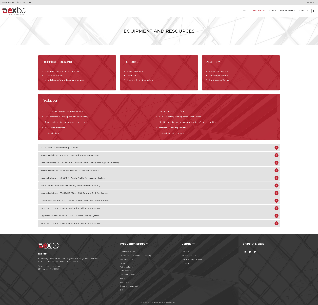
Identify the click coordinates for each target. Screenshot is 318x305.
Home (245, 11)
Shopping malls (126, 259)
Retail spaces (125, 271)
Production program (280, 11)
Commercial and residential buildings (135, 255)
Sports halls (125, 278)
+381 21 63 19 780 (25, 2)
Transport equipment (129, 286)
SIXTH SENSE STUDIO (170, 302)
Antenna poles (126, 282)
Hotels (122, 263)
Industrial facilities (127, 252)
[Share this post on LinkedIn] (245, 251)
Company (257, 11)
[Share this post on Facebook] (250, 251)
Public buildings (126, 267)
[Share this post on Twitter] (255, 251)
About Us (185, 252)
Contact (303, 11)
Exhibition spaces (127, 275)
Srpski (312, 2)
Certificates (186, 263)
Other (122, 290)
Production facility (189, 255)
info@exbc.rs (8, 2)
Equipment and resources (192, 259)
